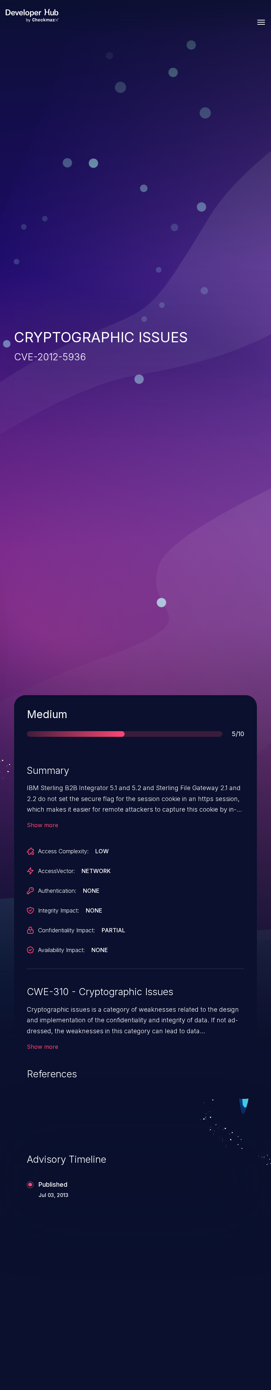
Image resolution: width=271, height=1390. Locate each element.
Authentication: (57, 890)
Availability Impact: (61, 949)
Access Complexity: (63, 851)
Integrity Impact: (58, 910)
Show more (42, 825)
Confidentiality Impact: (66, 930)
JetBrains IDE (174, 1300)
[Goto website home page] (32, 15)
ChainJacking (47, 1300)
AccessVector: (56, 870)
